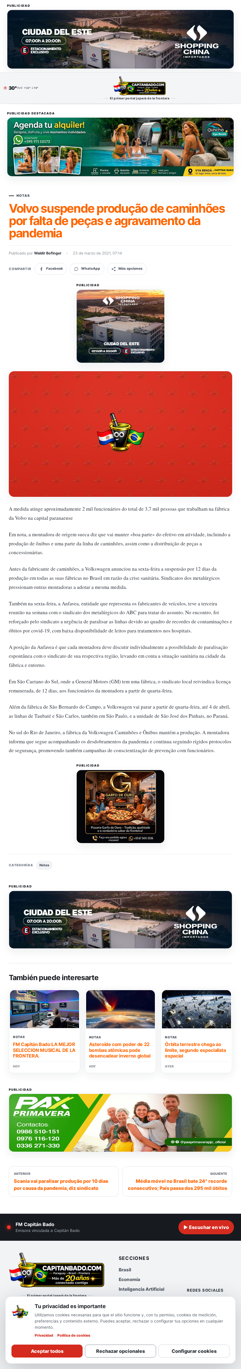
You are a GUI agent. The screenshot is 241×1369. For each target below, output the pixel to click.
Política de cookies (73, 1335)
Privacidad (44, 1335)
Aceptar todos (47, 1351)
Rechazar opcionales (120, 1351)
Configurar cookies (194, 1351)
